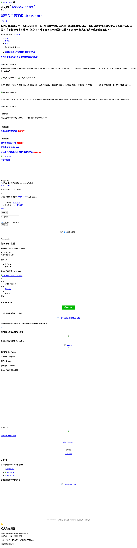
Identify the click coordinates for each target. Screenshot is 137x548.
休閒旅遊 (17, 35)
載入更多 (4, 212)
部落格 (7, 41)
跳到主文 (4, 21)
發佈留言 (4, 225)
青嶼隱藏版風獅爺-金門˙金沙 (20, 52)
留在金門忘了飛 (6, 185)
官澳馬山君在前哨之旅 (9, 131)
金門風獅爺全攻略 (8, 143)
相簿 (6, 39)
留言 (24, 197)
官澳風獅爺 (5, 147)
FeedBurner (68, 454)
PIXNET (53, 520)
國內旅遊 (16, 203)
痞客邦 (20, 197)
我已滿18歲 (5, 544)
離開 (11, 544)
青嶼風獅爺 (15, 147)
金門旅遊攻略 (26, 152)
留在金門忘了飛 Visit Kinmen (21, 15)
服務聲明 (87, 520)
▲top (2, 208)
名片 (6, 43)
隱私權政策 (80, 520)
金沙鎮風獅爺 (18, 205)
